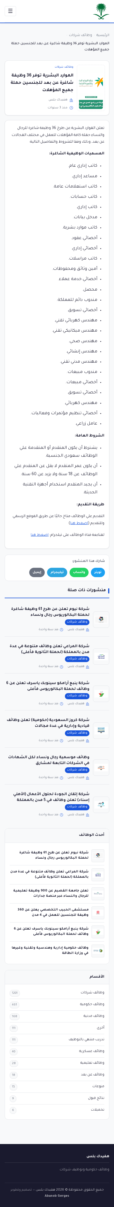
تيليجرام (57, 572)
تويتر (97, 572)
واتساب (79, 572)
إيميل (37, 572)
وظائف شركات (64, 67)
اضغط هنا (79, 523)
